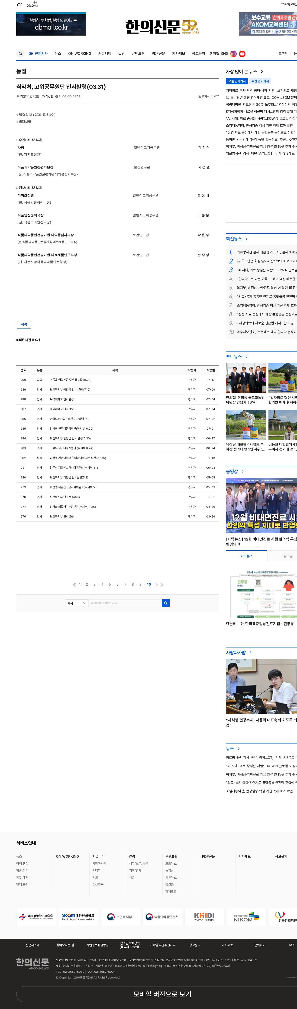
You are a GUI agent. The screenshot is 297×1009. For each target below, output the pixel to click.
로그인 (283, 53)
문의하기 (259, 945)
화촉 (39, 380)
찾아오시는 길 (65, 945)
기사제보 (178, 53)
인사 (39, 389)
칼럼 (121, 53)
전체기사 (40, 53)
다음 (156, 584)
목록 (24, 324)
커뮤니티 (104, 53)
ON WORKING (79, 53)
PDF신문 (158, 53)
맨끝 (162, 584)
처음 (73, 584)
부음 (39, 458)
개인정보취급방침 (97, 945)
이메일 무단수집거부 (162, 945)
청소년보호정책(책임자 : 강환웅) (130, 945)
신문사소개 (32, 945)
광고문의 (198, 53)
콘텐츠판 (138, 53)
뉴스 (58, 53)
